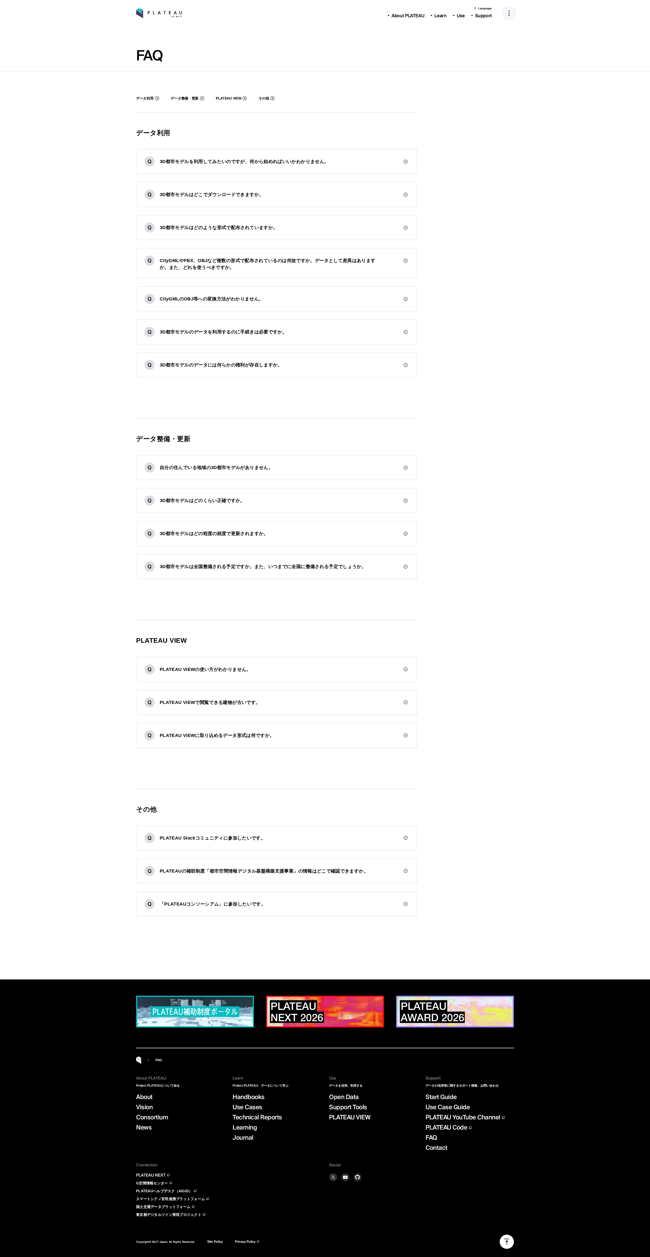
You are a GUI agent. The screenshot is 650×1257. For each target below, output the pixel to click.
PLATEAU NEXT (151, 1175)
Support (483, 16)
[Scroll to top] (629, 986)
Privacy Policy (245, 1241)
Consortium (152, 1117)
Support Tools (348, 1107)
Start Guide (441, 1097)
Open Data (344, 1097)
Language (485, 8)
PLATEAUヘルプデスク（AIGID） (164, 1191)
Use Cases (247, 1107)
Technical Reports (257, 1117)
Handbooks (249, 1097)
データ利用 (145, 98)
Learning (245, 1127)
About (144, 1097)
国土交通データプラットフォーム (163, 1206)
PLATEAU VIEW (228, 98)
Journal (243, 1138)
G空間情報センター (152, 1183)
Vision (144, 1107)
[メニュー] (509, 13)
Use (461, 16)
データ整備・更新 (185, 98)
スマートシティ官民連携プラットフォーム (170, 1199)
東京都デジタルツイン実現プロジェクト (168, 1214)
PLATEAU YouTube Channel (463, 1117)
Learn (440, 16)
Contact (436, 1148)
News (144, 1127)
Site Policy (215, 1241)
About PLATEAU (408, 16)
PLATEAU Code (446, 1127)
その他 (263, 98)
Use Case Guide (448, 1107)
